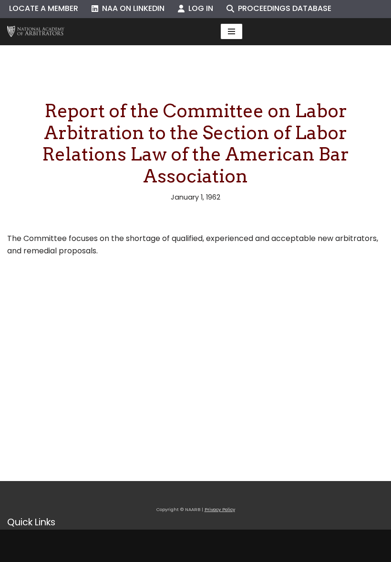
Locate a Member (43, 8)
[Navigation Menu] (231, 31)
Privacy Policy (220, 509)
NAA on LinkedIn (131, 8)
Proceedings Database (282, 8)
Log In (199, 8)
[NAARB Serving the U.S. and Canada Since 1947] (35, 32)
